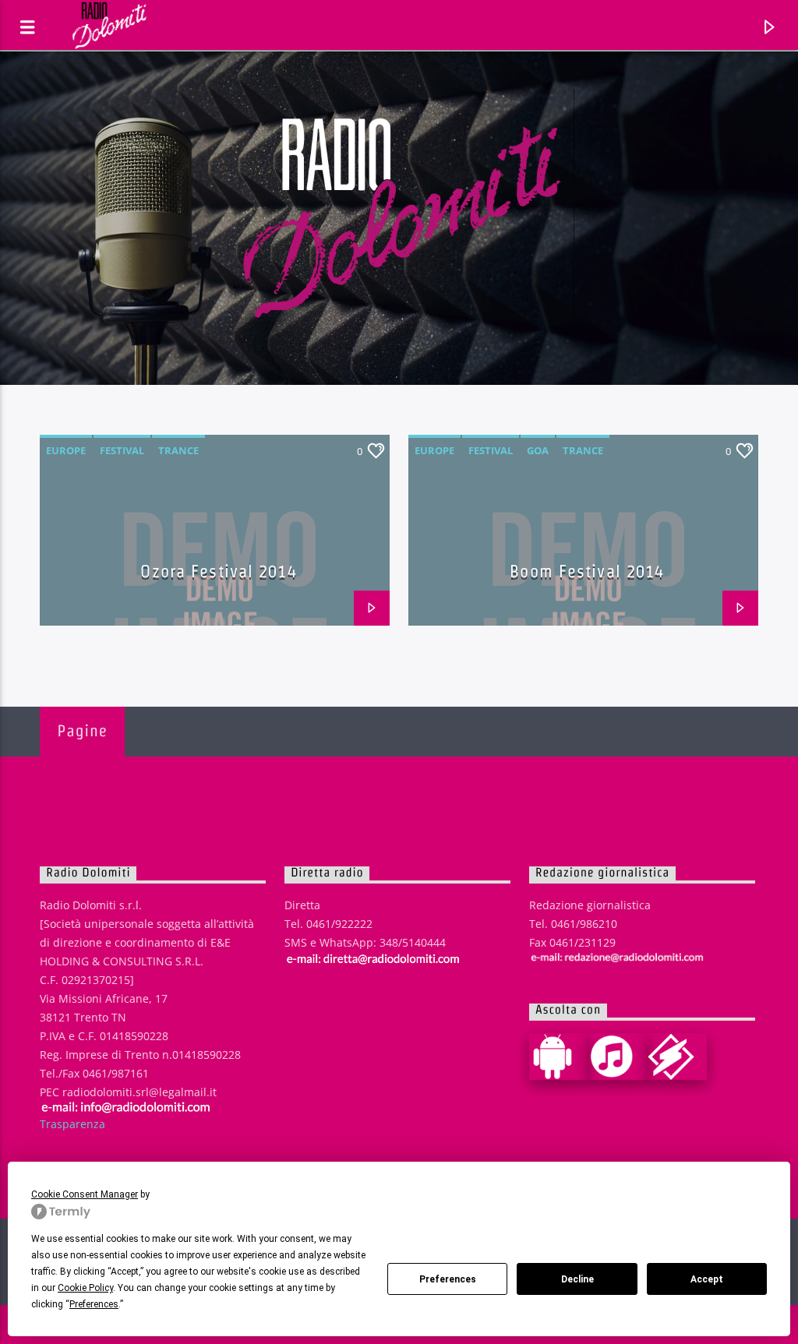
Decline (577, 1279)
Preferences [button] (93, 1304)
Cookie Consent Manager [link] (84, 1194)
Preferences (447, 1279)
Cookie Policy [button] (85, 1287)
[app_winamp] (677, 1056)
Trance (178, 450)
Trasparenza (72, 1123)
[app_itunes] (618, 1056)
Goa (538, 450)
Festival (122, 450)
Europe (66, 450)
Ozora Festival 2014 (218, 571)
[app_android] (558, 1056)
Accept (706, 1279)
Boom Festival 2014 (587, 571)
